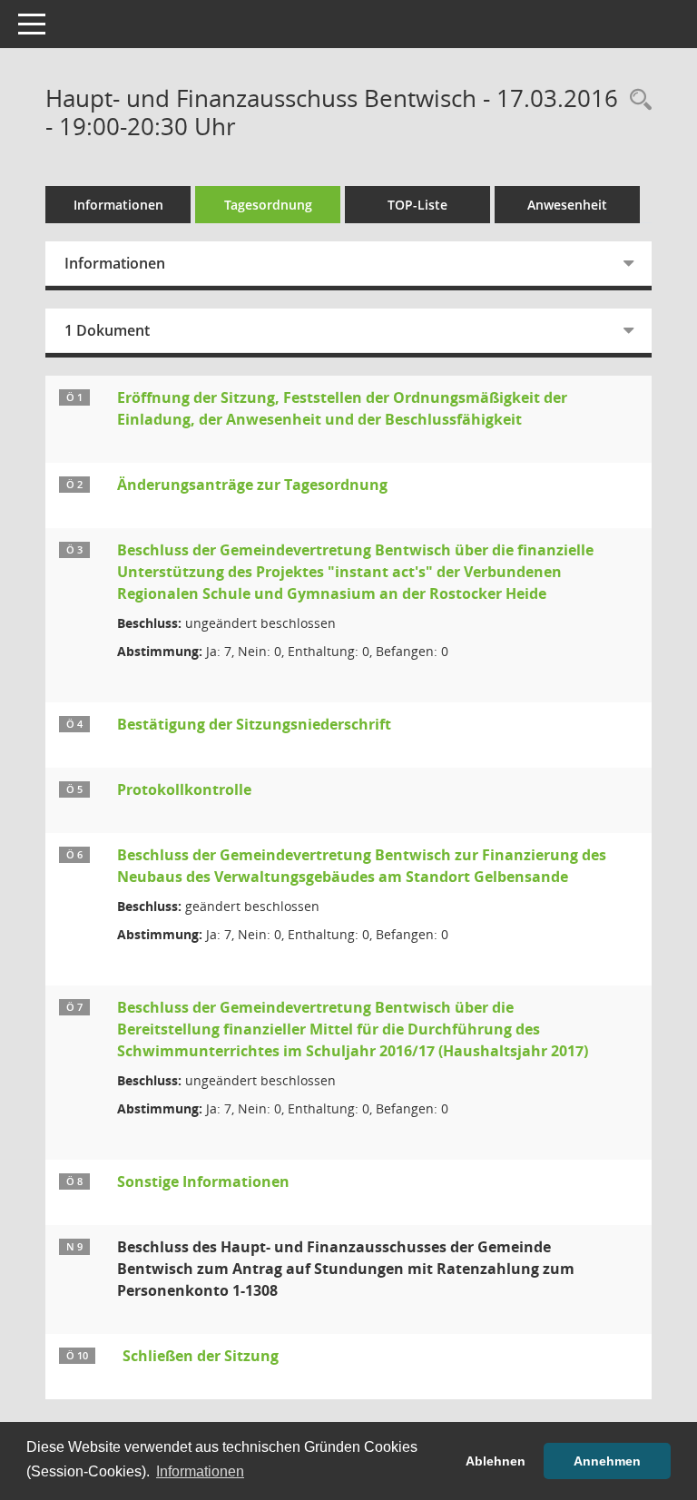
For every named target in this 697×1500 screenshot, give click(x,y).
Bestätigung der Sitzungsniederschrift (254, 724)
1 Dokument (107, 330)
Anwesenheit (567, 204)
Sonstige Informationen (203, 1181)
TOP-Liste (417, 204)
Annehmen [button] (607, 1461)
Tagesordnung (268, 204)
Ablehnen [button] (495, 1461)
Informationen (118, 204)
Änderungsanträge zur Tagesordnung (252, 485)
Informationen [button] (200, 1471)
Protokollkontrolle (184, 789)
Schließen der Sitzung (201, 1356)
